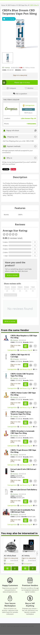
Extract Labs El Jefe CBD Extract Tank (23, 470)
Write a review (30, 67)
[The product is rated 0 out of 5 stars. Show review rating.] (22, 340)
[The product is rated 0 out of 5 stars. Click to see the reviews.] (15, 67)
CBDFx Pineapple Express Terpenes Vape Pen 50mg (21, 413)
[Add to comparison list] (31, 346)
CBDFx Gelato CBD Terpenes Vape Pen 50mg (22, 375)
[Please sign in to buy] (7, 568)
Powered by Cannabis (27, 626)
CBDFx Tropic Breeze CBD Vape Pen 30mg (23, 451)
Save (14, 169)
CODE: (4, 70)
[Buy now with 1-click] (14, 568)
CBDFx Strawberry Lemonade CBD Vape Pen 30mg (22, 432)
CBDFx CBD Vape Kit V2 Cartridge (20, 355)
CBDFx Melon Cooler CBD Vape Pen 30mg (23, 394)
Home (3, 5)
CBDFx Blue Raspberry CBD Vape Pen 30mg (24, 336)
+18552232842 (31, 124)
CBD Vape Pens (23, 5)
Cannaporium (12, 350)
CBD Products (11, 5)
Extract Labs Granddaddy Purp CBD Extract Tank (23, 511)
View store (28, 109)
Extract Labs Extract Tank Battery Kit (24, 490)
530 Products (28, 113)
